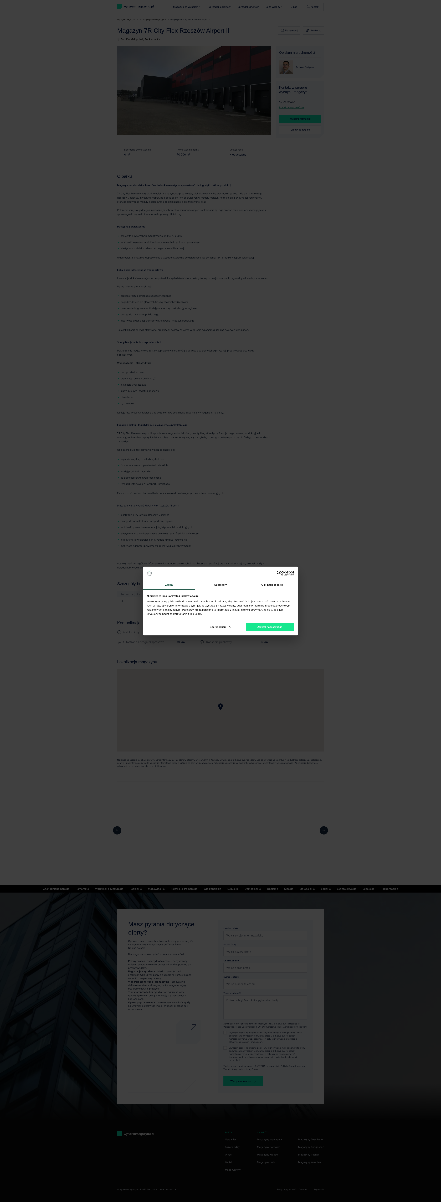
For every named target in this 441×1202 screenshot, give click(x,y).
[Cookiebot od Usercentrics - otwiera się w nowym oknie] (279, 573)
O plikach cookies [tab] (272, 584)
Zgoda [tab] (169, 584)
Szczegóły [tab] (220, 584)
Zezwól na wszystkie (269, 626)
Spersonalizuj (218, 626)
